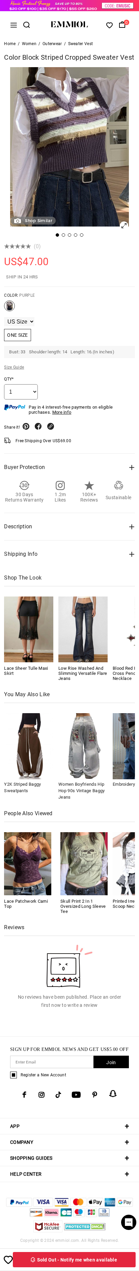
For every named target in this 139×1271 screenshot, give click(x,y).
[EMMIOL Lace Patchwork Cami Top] (27, 863)
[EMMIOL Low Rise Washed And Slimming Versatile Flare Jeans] (83, 629)
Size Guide (14, 367)
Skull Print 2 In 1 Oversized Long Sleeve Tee (83, 906)
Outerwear (52, 43)
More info (62, 412)
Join (111, 1062)
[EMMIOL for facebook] (24, 1094)
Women (29, 43)
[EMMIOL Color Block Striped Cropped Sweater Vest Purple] (9, 308)
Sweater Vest (80, 43)
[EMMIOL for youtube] (76, 1094)
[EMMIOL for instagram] (41, 1094)
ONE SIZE (17, 335)
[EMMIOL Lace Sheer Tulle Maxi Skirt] (28, 629)
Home (10, 43)
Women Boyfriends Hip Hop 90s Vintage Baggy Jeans (81, 791)
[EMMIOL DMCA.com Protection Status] (85, 1230)
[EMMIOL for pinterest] (95, 1094)
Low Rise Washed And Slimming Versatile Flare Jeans (82, 673)
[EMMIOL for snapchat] (113, 1094)
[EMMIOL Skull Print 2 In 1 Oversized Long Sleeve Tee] (84, 863)
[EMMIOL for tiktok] (58, 1094)
